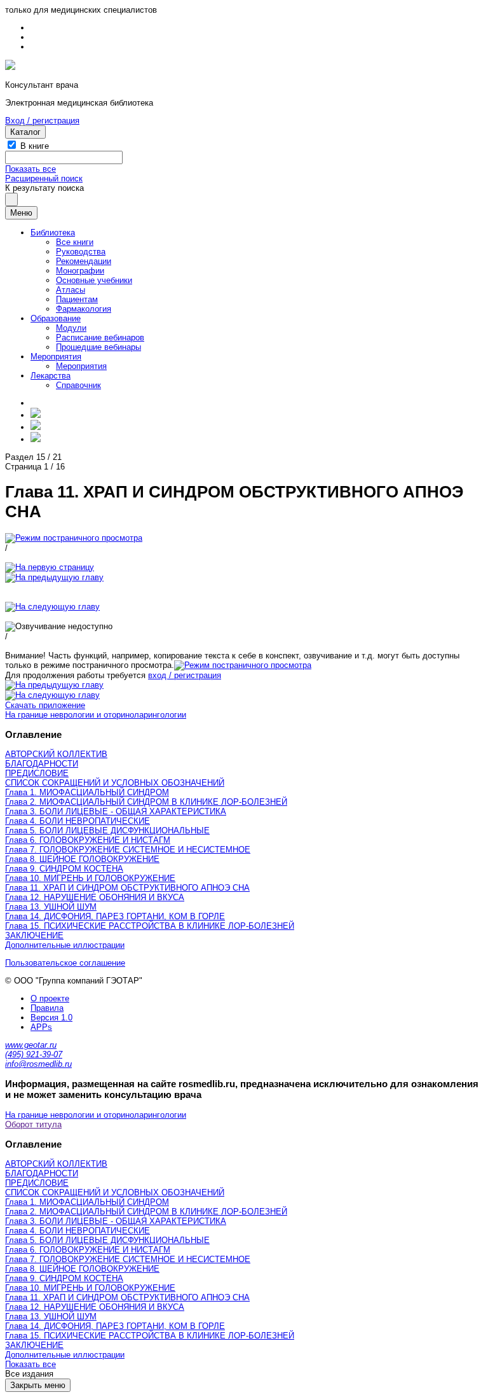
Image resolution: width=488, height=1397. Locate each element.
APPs (41, 1027)
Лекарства (50, 375)
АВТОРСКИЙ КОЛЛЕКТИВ (56, 754)
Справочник (78, 385)
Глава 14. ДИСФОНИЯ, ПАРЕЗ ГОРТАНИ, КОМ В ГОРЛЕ (115, 916)
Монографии (80, 270)
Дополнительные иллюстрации (65, 945)
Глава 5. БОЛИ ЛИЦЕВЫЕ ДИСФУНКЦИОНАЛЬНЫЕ (107, 830)
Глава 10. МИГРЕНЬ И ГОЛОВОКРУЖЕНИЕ (90, 878)
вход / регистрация (184, 675)
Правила (47, 1008)
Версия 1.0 (51, 1017)
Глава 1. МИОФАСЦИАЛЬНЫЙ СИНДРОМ (87, 792)
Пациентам (77, 299)
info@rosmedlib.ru (38, 1064)
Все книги (74, 242)
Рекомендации (83, 261)
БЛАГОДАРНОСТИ (41, 763)
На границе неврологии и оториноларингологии (95, 714)
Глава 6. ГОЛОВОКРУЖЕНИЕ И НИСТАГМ (87, 840)
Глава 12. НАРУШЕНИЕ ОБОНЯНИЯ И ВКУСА (94, 897)
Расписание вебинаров (100, 337)
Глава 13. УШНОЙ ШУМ (51, 907)
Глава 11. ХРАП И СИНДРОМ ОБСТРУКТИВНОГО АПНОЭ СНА (127, 888)
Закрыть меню (37, 1385)
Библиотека (52, 232)
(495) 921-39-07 (33, 1054)
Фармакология (83, 309)
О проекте (49, 998)
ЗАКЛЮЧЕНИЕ (34, 935)
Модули (71, 328)
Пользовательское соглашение (65, 963)
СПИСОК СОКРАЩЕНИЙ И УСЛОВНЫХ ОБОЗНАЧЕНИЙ (114, 783)
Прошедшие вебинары (98, 347)
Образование (55, 318)
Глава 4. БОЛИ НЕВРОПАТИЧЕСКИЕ (77, 821)
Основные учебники (94, 280)
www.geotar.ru (31, 1045)
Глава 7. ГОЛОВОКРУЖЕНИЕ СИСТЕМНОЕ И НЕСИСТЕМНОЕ (127, 849)
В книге (34, 146)
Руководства (80, 251)
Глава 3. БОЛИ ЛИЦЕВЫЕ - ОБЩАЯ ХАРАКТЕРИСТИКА (115, 811)
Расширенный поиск (44, 178)
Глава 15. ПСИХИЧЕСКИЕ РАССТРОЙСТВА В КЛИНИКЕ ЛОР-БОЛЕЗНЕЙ (149, 926)
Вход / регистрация (42, 120)
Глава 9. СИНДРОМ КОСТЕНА (64, 868)
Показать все (30, 169)
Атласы (70, 290)
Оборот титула (33, 1124)
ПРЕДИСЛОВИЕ (37, 773)
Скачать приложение (45, 705)
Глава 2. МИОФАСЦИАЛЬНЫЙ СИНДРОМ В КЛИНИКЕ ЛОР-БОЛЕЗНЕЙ (146, 802)
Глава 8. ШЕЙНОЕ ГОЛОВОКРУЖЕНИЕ (82, 859)
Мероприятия (55, 356)
